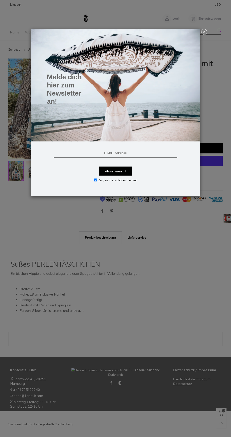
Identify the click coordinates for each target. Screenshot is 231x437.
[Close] (204, 32)
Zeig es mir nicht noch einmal (118, 180)
